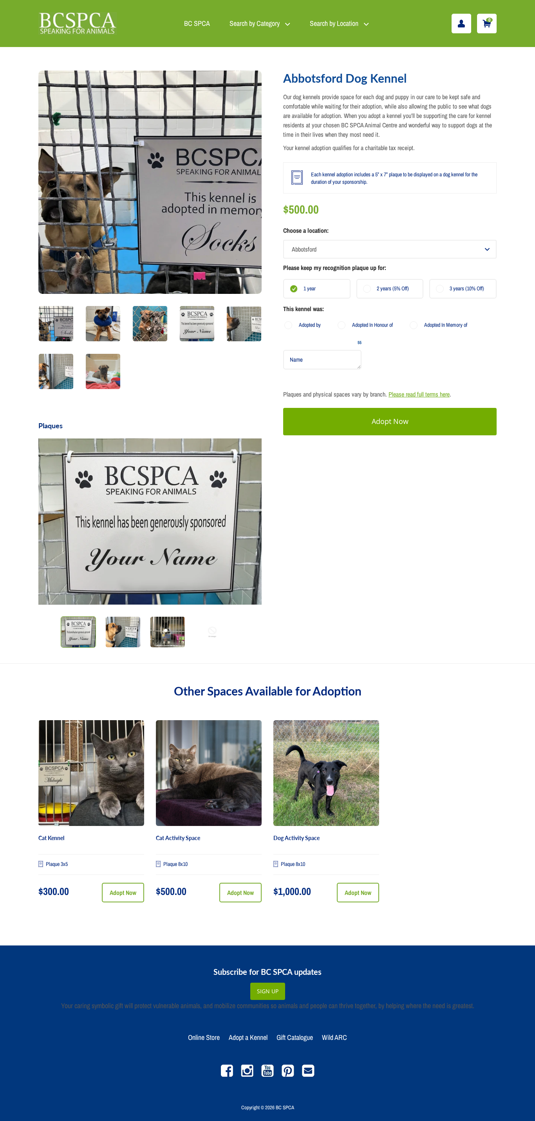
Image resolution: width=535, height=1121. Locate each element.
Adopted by (310, 324)
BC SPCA (197, 23)
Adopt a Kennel (248, 1037)
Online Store (204, 1037)
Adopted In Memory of (445, 324)
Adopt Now (123, 892)
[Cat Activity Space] (209, 773)
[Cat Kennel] (91, 773)
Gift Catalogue (295, 1037)
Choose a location (305, 230)
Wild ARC (334, 1037)
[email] (308, 1074)
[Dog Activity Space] (326, 773)
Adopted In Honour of (372, 324)
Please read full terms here (419, 394)
